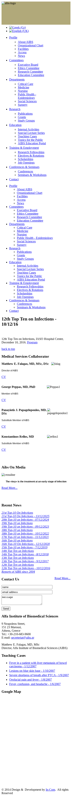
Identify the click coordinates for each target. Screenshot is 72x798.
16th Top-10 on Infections (17, 540)
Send (6, 608)
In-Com (50, 789)
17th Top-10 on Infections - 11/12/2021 (25, 537)
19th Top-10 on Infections (17, 523)
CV (4, 376)
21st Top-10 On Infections (17, 512)
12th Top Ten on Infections (18, 564)
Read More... (9, 487)
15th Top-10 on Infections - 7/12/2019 (24, 547)
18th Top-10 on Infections (17, 530)
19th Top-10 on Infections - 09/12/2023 (25, 526)
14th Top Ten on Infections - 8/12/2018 (25, 554)
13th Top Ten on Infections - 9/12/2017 (25, 561)
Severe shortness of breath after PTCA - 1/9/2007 (39, 675)
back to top (8, 349)
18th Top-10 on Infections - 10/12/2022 (25, 533)
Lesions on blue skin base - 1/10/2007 (32, 670)
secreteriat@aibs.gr (22, 637)
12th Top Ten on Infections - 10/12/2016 (26, 568)
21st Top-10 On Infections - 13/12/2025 (25, 516)
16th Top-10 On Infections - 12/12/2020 (26, 544)
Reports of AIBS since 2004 (18, 571)
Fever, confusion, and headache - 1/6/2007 (35, 684)
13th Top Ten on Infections (18, 557)
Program (32, 342)
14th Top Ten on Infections (18, 550)
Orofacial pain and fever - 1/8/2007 (30, 679)
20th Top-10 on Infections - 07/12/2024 (25, 519)
